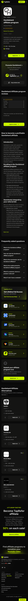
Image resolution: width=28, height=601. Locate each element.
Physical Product (8, 25)
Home (5, 17)
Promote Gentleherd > (14, 65)
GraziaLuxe (7, 432)
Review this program (8, 31)
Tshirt (10, 33)
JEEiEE (9, 563)
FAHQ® (6, 406)
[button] (26, 2)
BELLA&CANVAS (9, 485)
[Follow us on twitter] (2, 567)
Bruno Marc (7, 458)
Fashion (8, 17)
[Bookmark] (5, 55)
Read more (6, 232)
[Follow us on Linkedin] (5, 567)
